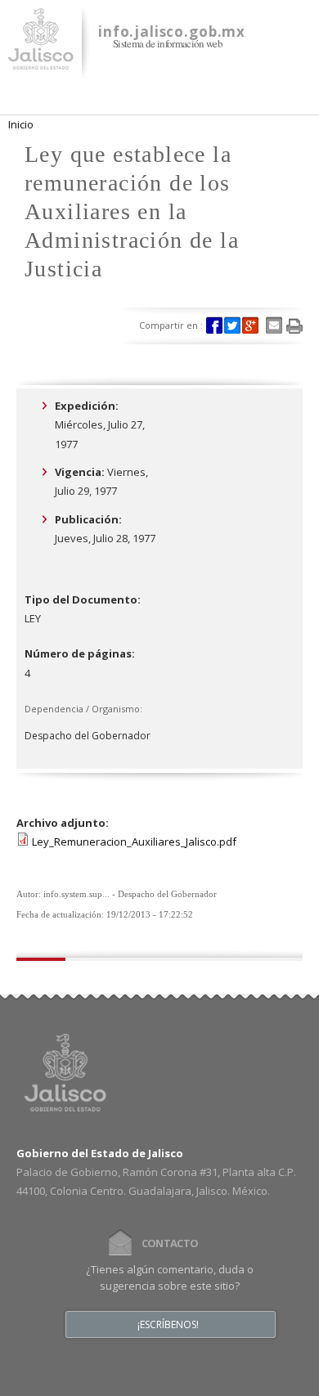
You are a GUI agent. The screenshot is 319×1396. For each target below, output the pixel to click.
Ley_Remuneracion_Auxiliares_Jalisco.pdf (134, 841)
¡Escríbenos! (168, 1324)
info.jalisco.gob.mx (171, 31)
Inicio (21, 124)
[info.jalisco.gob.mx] (41, 59)
